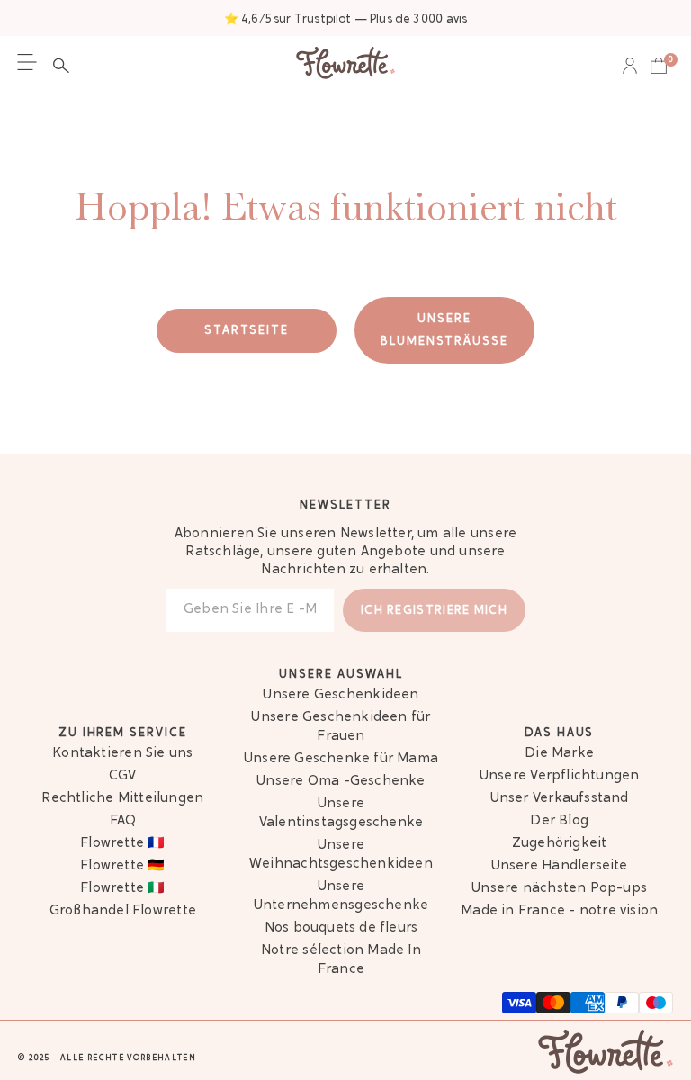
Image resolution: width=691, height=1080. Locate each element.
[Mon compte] (630, 66)
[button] (66, 66)
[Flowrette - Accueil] (345, 65)
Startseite (247, 331)
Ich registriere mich (434, 610)
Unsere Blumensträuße (444, 330)
